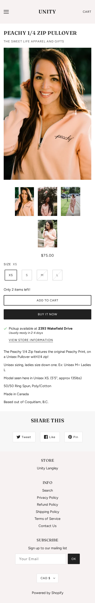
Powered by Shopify (47, 593)
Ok (73, 559)
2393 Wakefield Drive (55, 328)
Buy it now (47, 314)
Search (47, 490)
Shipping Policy (47, 512)
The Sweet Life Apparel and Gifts (34, 41)
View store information (31, 340)
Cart (87, 11)
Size (7, 264)
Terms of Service (47, 519)
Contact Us (47, 526)
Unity (47, 11)
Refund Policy (47, 504)
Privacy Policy (47, 498)
